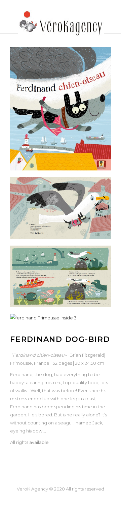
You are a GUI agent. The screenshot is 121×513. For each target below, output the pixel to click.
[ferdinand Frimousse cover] (60, 108)
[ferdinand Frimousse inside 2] (60, 276)
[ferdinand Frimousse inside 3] (60, 318)
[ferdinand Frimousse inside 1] (60, 208)
